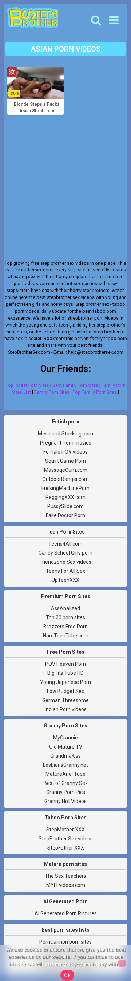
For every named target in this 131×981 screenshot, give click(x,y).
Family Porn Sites (52, 392)
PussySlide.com (65, 506)
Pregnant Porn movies (65, 443)
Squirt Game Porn (65, 461)
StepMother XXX (65, 829)
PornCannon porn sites (65, 942)
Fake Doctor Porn (65, 515)
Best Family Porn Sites (75, 385)
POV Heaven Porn (65, 664)
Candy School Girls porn (65, 553)
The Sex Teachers (65, 876)
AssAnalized (65, 608)
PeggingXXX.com (65, 497)
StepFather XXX (65, 848)
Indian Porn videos (66, 709)
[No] (122, 963)
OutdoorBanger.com (65, 479)
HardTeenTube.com (65, 636)
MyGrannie (65, 738)
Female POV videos (65, 452)
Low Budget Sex (65, 691)
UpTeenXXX (65, 580)
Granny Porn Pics (65, 792)
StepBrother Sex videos (66, 839)
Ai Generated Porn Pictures (66, 913)
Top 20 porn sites (65, 617)
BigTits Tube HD (65, 673)
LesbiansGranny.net (65, 765)
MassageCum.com (65, 470)
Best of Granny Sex (66, 783)
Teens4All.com (65, 544)
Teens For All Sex (65, 571)
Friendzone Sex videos (65, 562)
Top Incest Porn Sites (27, 385)
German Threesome (65, 700)
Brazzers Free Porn (65, 626)
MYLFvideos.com (65, 885)
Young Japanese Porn (65, 682)
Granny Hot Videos (65, 801)
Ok (67, 975)
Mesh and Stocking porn (65, 434)
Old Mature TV (65, 747)
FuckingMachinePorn (65, 488)
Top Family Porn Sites (95, 392)
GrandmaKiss (65, 756)
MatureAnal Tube (65, 774)
